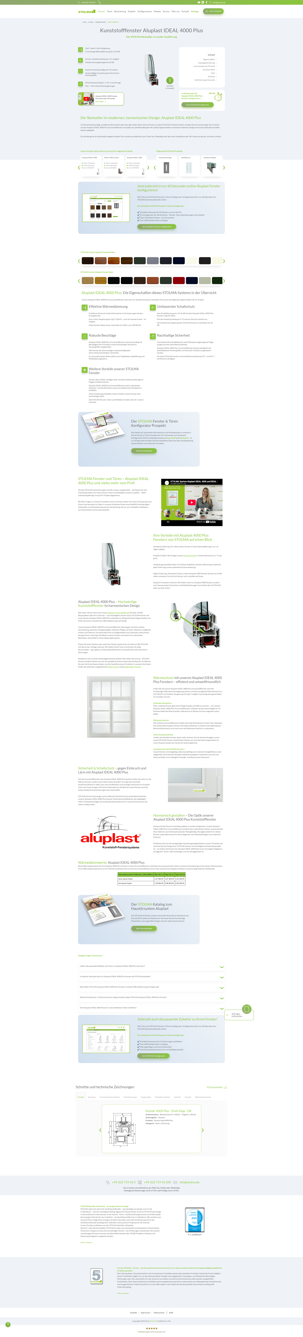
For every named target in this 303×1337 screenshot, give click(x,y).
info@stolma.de (219, 2)
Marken (157, 11)
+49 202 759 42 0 (88, 2)
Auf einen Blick (209, 69)
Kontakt (185, 11)
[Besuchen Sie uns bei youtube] (199, 2)
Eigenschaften (209, 59)
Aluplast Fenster (190, 555)
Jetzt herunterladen (144, 451)
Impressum (145, 1312)
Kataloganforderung (206, 63)
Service (166, 11)
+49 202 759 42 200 (157, 1182)
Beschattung (120, 11)
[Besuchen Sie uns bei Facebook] (206, 2)
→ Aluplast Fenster (100, 22)
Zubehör (132, 11)
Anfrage (195, 11)
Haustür (188, 1097)
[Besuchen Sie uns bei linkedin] (203, 2)
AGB (171, 1312)
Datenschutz (159, 1312)
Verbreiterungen (130, 1097)
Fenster (101, 11)
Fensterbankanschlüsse (110, 1097)
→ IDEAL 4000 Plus (112, 22)
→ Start (84, 22)
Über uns (175, 11)
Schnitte (211, 76)
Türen (109, 11)
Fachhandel (215, 11)
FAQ (213, 73)
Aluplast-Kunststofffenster (119, 612)
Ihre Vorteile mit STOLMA (204, 66)
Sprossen (92, 1097)
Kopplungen (146, 1097)
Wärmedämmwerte (203, 1097)
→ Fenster (90, 22)
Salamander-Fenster (132, 667)
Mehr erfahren (86, 1242)
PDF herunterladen (215, 1087)
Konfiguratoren (145, 11)
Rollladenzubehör (162, 1097)
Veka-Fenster (113, 667)
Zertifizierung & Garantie (204, 80)
